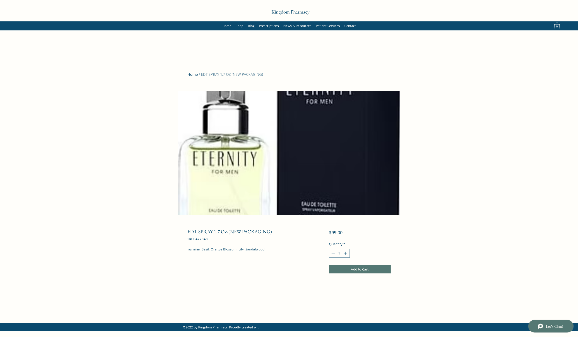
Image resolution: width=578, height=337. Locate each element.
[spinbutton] (339, 253)
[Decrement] (333, 253)
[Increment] (346, 253)
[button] (557, 26)
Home (192, 74)
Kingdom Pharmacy (290, 12)
